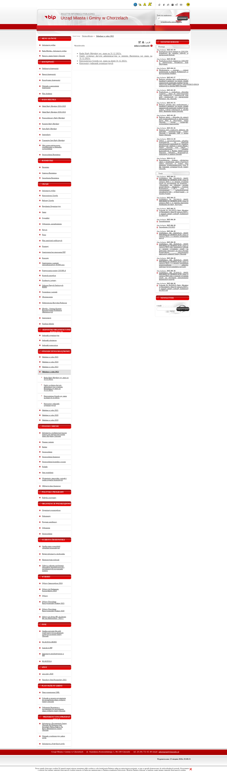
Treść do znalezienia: (164, 15)
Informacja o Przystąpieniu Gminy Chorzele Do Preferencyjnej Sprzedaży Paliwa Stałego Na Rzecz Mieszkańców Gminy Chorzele (54, 727)
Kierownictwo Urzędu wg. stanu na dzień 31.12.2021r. (55, 397)
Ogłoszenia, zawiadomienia (52, 224)
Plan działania (47, 93)
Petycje (44, 230)
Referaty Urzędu (48, 200)
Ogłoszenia (46, 528)
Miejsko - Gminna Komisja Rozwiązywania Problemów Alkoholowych (52, 310)
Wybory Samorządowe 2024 (52, 583)
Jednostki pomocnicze (50, 345)
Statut (44, 212)
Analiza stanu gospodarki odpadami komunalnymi (51, 547)
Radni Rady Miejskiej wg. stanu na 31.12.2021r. (56, 378)
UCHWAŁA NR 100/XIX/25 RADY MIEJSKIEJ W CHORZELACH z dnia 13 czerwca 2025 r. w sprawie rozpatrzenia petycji (173, 235)
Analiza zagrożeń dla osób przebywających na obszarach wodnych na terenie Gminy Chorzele (52, 633)
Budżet (44, 447)
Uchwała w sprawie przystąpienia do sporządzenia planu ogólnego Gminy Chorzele (54, 699)
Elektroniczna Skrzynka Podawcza (54, 303)
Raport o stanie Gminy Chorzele (53, 56)
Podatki (45, 467)
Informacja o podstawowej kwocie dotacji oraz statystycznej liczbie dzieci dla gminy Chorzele (54, 434)
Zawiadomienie (164, 221)
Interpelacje (46, 134)
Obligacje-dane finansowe (51, 486)
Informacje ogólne (48, 45)
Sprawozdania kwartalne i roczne (54, 462)
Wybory (45, 596)
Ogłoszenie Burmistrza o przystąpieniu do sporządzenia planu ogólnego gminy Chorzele (53, 709)
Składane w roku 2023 (50, 367)
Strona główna (87, 36)
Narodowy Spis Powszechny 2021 (54, 680)
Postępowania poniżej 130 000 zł (54, 270)
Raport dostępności (49, 74)
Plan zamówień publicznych (52, 240)
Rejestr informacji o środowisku (53, 554)
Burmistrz (45, 167)
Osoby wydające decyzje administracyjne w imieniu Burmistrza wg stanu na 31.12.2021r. (53, 387)
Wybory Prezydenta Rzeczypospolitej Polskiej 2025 (53, 602)
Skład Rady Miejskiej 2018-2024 (54, 112)
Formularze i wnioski (49, 292)
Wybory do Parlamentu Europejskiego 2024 (50, 590)
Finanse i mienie (48, 442)
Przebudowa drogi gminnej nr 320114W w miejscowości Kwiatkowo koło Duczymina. (173, 62)
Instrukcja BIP (47, 648)
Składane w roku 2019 (50, 420)
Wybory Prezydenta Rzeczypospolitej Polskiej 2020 (53, 610)
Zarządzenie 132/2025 (167, 227)
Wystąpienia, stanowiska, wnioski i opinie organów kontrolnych (54, 479)
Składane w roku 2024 (50, 362)
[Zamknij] (190, 769)
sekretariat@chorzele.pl (169, 752)
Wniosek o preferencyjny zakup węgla (53, 737)
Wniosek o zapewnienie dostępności (50, 87)
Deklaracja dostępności (50, 68)
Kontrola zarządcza (49, 275)
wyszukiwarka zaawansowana (171, 22)
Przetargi (45, 246)
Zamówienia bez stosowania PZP (53, 252)
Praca (44, 235)
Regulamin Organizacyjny (51, 206)
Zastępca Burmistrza (49, 173)
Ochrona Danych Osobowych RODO (52, 286)
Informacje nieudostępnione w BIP (53, 654)
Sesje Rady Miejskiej (49, 129)
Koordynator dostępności (51, 80)
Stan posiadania (47, 472)
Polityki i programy (49, 497)
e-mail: (159, 306)
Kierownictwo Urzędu (50, 195)
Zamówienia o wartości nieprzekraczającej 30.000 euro (53, 264)
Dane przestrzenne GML (51, 692)
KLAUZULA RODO (49, 642)
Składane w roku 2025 (50, 357)
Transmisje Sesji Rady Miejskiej (53, 140)
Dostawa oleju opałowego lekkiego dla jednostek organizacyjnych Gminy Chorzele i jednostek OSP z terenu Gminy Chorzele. (173, 132)
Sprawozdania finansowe (51, 457)
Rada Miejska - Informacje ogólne (54, 51)
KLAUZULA (47, 661)
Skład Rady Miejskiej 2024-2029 (54, 106)
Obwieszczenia (47, 297)
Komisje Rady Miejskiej (50, 124)
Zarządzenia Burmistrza (50, 178)
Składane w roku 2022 (50, 372)
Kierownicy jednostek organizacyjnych (51, 404)
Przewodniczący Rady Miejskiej (53, 118)
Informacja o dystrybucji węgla (53, 744)
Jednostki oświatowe (49, 340)
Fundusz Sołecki (48, 324)
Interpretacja (46, 318)
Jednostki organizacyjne (50, 335)
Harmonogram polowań (50, 560)
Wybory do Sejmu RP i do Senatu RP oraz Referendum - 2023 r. (54, 617)
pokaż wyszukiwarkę (142, 46)
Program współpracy (49, 522)
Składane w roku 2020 (50, 415)
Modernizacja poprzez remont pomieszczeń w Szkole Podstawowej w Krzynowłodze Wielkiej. (173, 71)
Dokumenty (46, 516)
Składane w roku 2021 (50, 410)
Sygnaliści (45, 218)
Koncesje (45, 258)
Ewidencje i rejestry (49, 280)
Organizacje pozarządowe (51, 510)
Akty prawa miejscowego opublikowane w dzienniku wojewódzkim (52, 147)
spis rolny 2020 (47, 674)
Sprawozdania (47, 452)
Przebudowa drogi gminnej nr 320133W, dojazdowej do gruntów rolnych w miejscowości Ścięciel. (173, 53)
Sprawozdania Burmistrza (51, 154)
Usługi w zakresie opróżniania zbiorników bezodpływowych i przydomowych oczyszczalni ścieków (53, 568)
